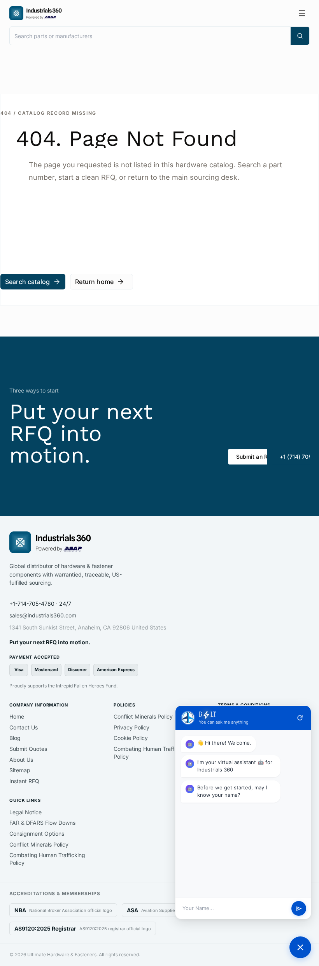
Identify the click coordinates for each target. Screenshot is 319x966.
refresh (300, 717)
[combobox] (150, 36)
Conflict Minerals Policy (143, 716)
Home (16, 716)
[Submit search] (300, 36)
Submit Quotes (28, 748)
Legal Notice (25, 812)
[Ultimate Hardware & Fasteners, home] (35, 13)
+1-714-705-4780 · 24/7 (40, 603)
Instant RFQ (24, 781)
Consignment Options (36, 833)
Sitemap (19, 770)
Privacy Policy (131, 727)
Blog (15, 738)
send (299, 909)
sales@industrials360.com (42, 615)
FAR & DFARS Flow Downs (42, 822)
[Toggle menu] (302, 13)
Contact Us (23, 727)
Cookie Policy (131, 738)
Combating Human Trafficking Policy (151, 752)
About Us (21, 759)
